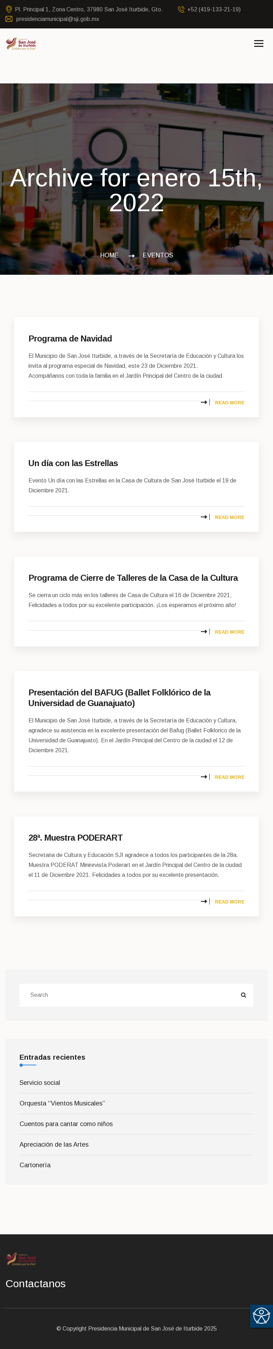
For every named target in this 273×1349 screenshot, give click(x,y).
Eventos (158, 255)
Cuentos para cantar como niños (66, 1123)
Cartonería (35, 1165)
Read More (230, 402)
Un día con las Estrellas (73, 463)
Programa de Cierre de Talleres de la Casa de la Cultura (133, 578)
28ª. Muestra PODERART (75, 837)
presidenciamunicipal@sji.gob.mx (57, 19)
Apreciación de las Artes (54, 1144)
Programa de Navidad (70, 338)
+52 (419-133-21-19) (214, 9)
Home (111, 255)
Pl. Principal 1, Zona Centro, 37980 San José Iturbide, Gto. (89, 9)
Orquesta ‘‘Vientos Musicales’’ (62, 1103)
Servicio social (40, 1082)
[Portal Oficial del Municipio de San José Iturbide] (21, 43)
